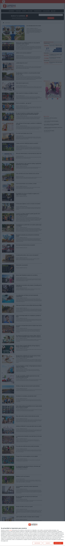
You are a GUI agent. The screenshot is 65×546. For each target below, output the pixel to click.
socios (10, 530)
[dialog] (32, 533)
